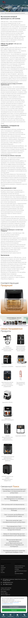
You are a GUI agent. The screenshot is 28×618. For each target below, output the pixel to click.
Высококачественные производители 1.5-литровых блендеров (14, 498)
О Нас (17, 615)
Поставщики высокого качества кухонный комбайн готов (14, 551)
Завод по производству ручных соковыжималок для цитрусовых (14, 534)
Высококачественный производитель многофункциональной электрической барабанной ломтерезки (14, 543)
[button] (24, 300)
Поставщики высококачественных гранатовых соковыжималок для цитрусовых (14, 491)
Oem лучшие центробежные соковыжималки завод (14, 515)
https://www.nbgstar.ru (7, 278)
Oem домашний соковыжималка (13, 504)
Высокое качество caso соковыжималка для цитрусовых (14, 521)
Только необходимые (14, 606)
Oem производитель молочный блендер (14, 509)
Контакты (24, 615)
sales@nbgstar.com (8, 582)
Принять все (14, 610)
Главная (2, 13)
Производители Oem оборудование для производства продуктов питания (14, 528)
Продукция (10, 615)
